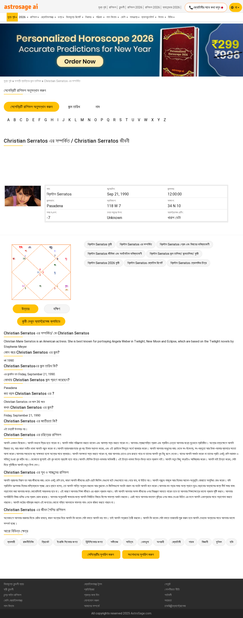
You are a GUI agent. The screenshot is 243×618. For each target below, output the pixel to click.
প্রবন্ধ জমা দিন (91, 595)
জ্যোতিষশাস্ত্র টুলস (93, 584)
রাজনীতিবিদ (28, 542)
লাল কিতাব (112, 17)
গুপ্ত (60, 17)
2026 (22, 17)
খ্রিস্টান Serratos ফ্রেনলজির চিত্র (188, 263)
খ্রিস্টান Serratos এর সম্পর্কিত (136, 244)
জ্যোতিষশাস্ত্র (47, 17)
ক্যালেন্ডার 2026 (171, 7)
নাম (97, 106)
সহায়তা (168, 600)
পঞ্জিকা (99, 17)
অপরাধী (160, 542)
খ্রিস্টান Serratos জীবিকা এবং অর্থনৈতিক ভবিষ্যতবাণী (115, 253)
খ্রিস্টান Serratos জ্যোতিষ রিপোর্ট (145, 263)
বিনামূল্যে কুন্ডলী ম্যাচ (14, 584)
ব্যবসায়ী (11, 542)
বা (236, 7)
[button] (18, 50)
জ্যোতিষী (176, 542)
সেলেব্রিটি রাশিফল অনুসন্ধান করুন (31, 106)
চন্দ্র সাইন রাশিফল (12, 595)
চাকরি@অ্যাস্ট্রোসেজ (175, 606)
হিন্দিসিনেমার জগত (94, 542)
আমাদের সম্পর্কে (91, 606)
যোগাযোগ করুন (91, 600)
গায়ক (191, 542)
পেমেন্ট (167, 584)
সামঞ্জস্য (134, 17)
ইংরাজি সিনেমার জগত (67, 542)
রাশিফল (112, 7)
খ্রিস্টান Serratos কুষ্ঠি (100, 244)
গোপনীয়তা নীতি (172, 589)
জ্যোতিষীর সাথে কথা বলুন (205, 7)
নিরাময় (88, 17)
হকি (231, 542)
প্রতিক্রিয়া (89, 589)
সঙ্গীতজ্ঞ (114, 542)
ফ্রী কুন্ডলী (8, 589)
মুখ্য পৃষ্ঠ (102, 7)
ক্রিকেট (45, 542)
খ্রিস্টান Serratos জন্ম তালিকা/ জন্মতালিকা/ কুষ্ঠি (174, 253)
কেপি (123, 17)
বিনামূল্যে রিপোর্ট (73, 17)
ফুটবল (219, 542)
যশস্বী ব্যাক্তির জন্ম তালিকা (28, 81)
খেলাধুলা (145, 542)
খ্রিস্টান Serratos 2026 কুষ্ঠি (103, 263)
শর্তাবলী (168, 595)
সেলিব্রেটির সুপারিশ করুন (101, 554)
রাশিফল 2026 (134, 7)
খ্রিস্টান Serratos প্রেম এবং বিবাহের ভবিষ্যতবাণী (184, 244)
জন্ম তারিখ (74, 106)
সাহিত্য (129, 542)
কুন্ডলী (122, 7)
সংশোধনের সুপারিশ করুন (141, 554)
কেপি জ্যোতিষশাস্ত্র (13, 600)
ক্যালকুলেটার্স (148, 17)
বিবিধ (170, 17)
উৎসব (161, 17)
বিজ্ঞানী (205, 542)
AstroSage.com (141, 613)
